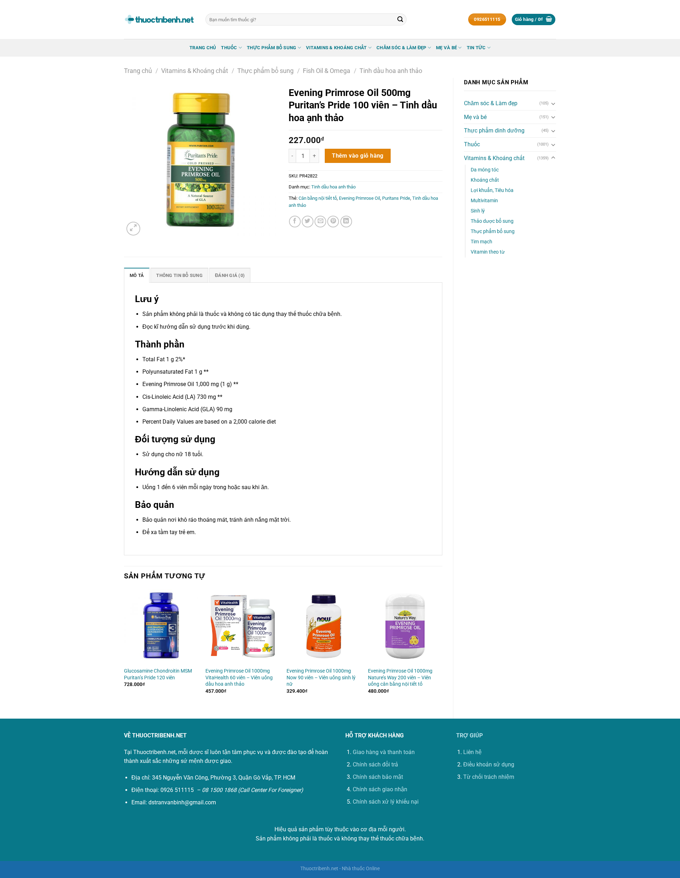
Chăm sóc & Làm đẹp (401, 47)
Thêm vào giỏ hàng (358, 156)
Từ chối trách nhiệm (488, 777)
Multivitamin (484, 201)
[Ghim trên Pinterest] (333, 221)
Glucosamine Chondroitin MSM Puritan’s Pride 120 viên (158, 674)
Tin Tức (476, 47)
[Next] (442, 647)
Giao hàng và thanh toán (384, 752)
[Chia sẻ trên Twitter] (307, 221)
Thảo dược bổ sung (492, 221)
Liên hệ (472, 752)
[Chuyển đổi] (553, 103)
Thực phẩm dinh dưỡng (494, 130)
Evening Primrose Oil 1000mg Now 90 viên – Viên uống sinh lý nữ (321, 677)
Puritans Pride (396, 198)
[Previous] (124, 647)
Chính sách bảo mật (378, 777)
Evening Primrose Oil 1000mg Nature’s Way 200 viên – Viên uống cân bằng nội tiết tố (400, 677)
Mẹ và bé (446, 47)
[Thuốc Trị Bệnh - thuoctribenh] (159, 19)
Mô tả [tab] (137, 275)
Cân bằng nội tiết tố (318, 198)
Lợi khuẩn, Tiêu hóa (492, 190)
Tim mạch (481, 242)
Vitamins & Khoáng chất (336, 47)
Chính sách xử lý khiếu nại (386, 801)
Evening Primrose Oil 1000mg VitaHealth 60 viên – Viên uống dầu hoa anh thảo (239, 677)
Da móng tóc (485, 170)
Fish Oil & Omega (326, 70)
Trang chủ (202, 47)
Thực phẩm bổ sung (271, 47)
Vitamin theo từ (488, 252)
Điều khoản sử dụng (488, 764)
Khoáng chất (485, 180)
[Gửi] (400, 19)
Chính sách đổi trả (375, 764)
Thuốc (229, 47)
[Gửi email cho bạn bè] (320, 221)
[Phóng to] (133, 229)
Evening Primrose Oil (359, 198)
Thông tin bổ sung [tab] (179, 275)
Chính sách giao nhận (380, 789)
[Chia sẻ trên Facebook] (295, 221)
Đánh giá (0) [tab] (230, 275)
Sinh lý (478, 211)
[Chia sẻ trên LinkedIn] (346, 221)
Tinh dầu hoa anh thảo (390, 70)
